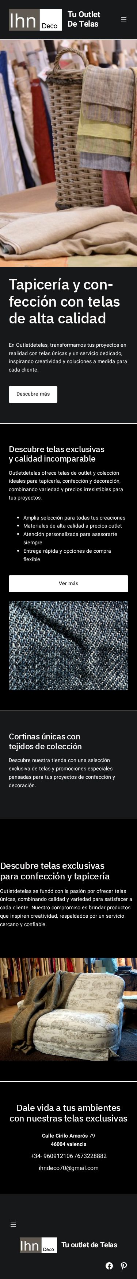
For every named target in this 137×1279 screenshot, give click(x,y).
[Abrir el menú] (123, 19)
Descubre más (33, 394)
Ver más (68, 583)
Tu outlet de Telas (84, 19)
